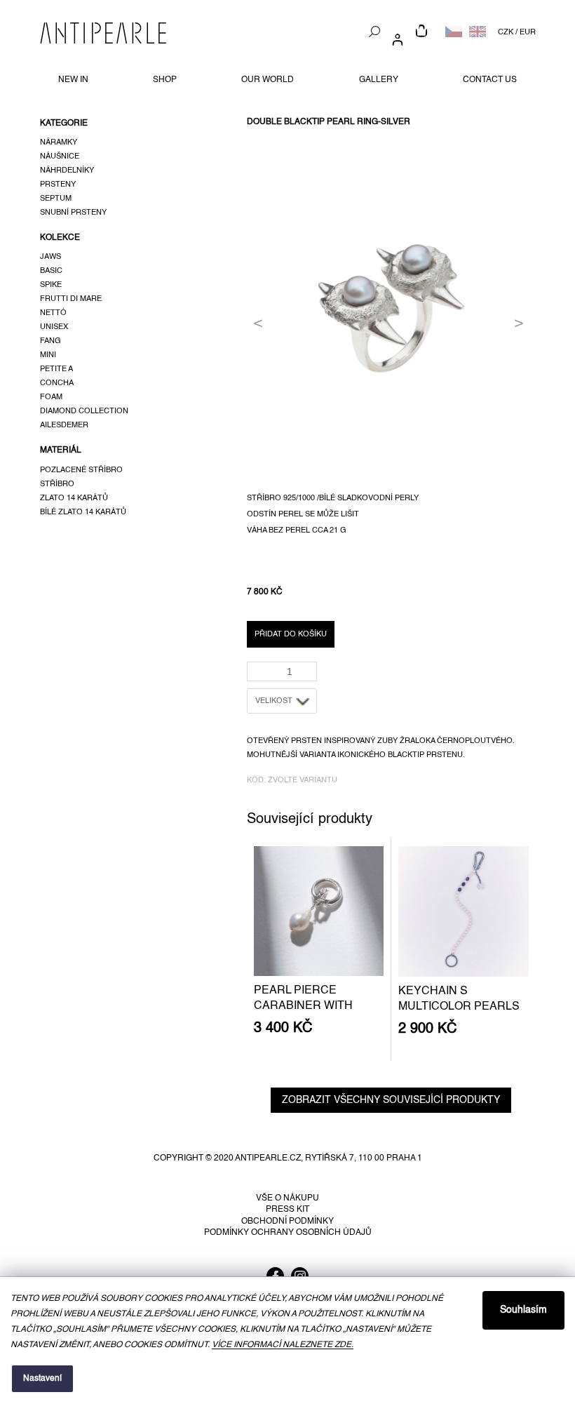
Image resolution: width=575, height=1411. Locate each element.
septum (56, 198)
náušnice (59, 156)
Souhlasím (523, 1310)
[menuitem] (73, 80)
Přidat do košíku (291, 634)
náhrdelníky (67, 170)
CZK (505, 32)
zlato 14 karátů (74, 498)
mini (48, 355)
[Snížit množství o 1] (309, 676)
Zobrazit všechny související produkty (391, 1100)
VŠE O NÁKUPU (287, 1198)
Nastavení (42, 1379)
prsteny (58, 184)
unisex (54, 326)
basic (51, 270)
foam (51, 397)
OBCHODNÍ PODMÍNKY (287, 1221)
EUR (528, 32)
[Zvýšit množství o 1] (309, 666)
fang (50, 341)
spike (51, 284)
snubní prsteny (73, 212)
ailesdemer (64, 425)
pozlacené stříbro (81, 470)
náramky (58, 142)
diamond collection (84, 411)
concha (57, 383)
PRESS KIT (287, 1209)
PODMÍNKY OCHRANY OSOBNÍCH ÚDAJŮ (288, 1233)
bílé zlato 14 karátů (83, 512)
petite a (56, 369)
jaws (50, 256)
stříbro (57, 484)
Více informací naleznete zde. (282, 1345)
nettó (53, 312)
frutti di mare (71, 298)
